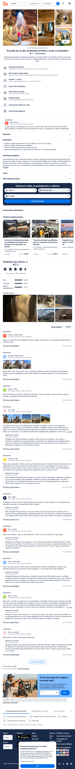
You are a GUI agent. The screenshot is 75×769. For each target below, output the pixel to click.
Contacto (34, 736)
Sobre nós (51, 737)
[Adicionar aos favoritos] (28, 221)
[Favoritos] (63, 4)
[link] (16, 238)
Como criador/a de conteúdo (62, 740)
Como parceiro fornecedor (64, 736)
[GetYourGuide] (5, 3)
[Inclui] (70, 173)
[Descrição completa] (70, 156)
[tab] (16, 711)
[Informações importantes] (70, 210)
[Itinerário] (70, 134)
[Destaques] (70, 140)
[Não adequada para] (70, 179)
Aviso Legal (35, 739)
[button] (37, 53)
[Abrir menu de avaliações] (70, 336)
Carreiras (52, 741)
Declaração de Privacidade (10, 702)
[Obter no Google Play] (24, 737)
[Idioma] (69, 3)
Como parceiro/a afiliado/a (64, 744)
